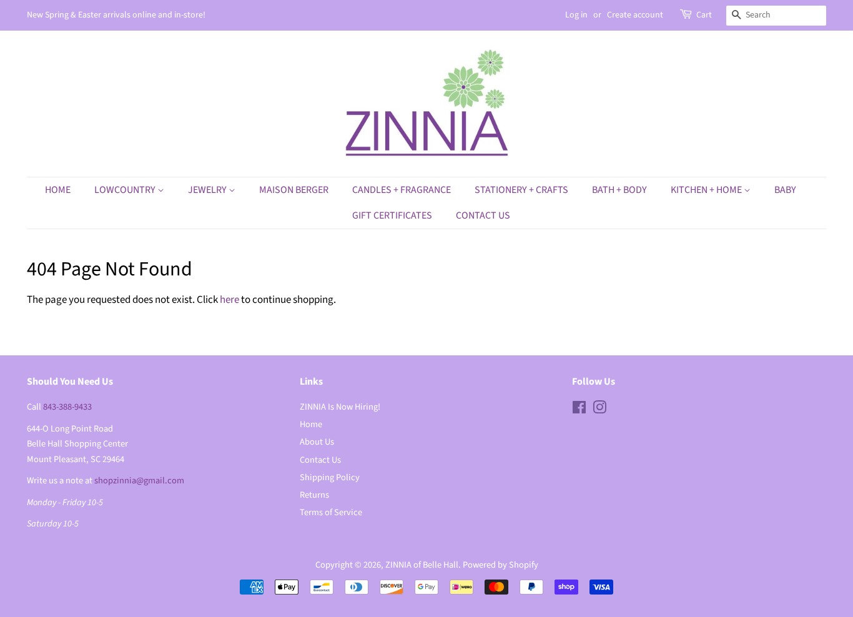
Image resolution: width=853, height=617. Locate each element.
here (229, 299)
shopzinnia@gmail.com (139, 480)
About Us (317, 441)
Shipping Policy (330, 477)
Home (58, 190)
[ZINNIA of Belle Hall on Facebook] (579, 410)
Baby (785, 190)
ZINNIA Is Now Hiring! (340, 406)
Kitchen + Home (707, 190)
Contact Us (483, 215)
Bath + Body (619, 190)
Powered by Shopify (500, 564)
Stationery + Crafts (521, 190)
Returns (314, 494)
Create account (635, 15)
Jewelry (208, 190)
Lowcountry (125, 190)
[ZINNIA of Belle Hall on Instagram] (599, 410)
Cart (704, 15)
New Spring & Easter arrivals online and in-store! (116, 15)
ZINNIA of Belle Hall (421, 564)
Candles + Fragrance (401, 190)
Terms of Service (331, 512)
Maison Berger (293, 190)
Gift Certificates (392, 215)
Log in (576, 15)
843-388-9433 (67, 406)
